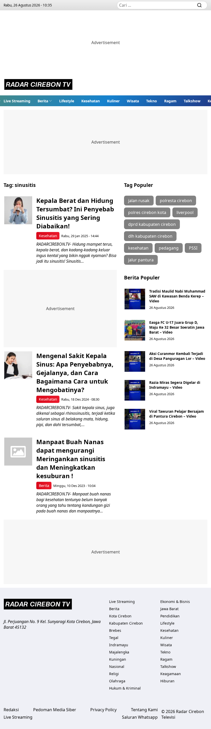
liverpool (185, 212)
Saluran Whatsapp (140, 717)
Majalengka (119, 652)
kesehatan (138, 248)
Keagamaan (170, 673)
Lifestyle (66, 100)
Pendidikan (170, 616)
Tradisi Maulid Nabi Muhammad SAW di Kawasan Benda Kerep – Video (177, 296)
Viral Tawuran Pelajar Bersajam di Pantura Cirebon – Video (176, 414)
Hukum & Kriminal (125, 688)
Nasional (116, 666)
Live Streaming (17, 100)
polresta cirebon (176, 200)
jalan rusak (139, 200)
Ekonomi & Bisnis (175, 601)
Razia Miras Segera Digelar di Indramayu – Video (174, 385)
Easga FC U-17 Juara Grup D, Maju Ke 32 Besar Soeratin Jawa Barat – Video (176, 327)
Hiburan (167, 680)
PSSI (193, 248)
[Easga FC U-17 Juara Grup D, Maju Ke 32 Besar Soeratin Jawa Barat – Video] (135, 330)
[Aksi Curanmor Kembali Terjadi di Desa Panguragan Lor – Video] (135, 361)
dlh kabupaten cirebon (150, 236)
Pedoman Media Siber (54, 710)
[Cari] (199, 5)
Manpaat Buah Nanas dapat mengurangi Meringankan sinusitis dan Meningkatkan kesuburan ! (70, 458)
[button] (45, 100)
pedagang (169, 248)
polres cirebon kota (147, 212)
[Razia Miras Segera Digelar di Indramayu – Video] (135, 390)
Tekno (151, 100)
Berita (43, 100)
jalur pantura (141, 260)
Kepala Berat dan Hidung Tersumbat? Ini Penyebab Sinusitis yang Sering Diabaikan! (75, 213)
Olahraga (117, 680)
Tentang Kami (144, 710)
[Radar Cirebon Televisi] (38, 85)
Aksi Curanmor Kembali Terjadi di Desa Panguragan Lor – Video (177, 356)
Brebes (115, 630)
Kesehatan (90, 100)
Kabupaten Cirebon (126, 623)
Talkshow (192, 100)
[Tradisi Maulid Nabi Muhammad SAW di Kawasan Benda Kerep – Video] (135, 299)
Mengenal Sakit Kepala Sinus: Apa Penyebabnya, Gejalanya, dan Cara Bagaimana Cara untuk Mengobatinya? (74, 372)
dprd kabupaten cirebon (152, 224)
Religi (114, 673)
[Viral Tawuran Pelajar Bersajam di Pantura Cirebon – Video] (135, 419)
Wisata (133, 100)
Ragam (170, 100)
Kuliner (113, 100)
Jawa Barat (169, 608)
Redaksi (11, 710)
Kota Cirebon (120, 616)
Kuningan (117, 659)
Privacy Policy (103, 710)
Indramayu (118, 644)
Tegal (113, 637)
